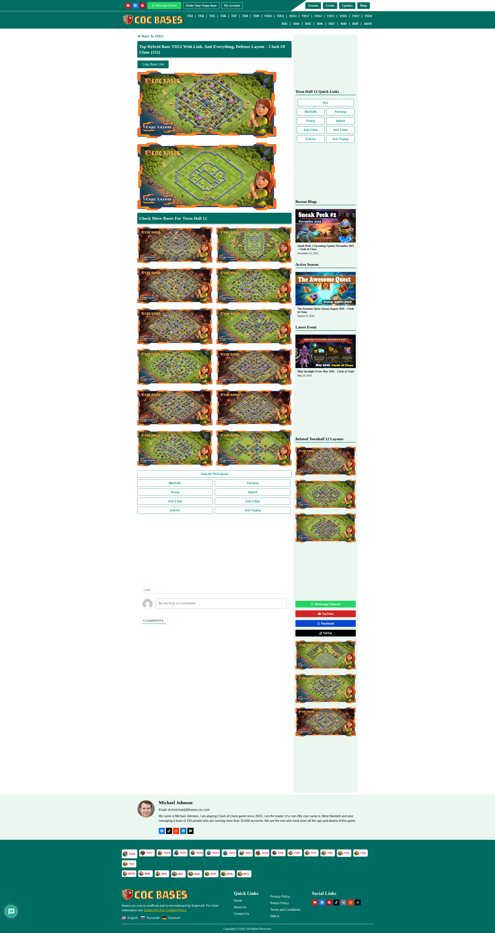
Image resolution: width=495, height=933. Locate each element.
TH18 (368, 16)
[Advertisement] (214, 543)
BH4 (296, 23)
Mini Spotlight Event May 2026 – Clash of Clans (325, 371)
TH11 (280, 16)
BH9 (355, 23)
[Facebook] (135, 6)
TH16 (343, 16)
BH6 (320, 23)
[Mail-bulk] (190, 831)
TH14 (318, 16)
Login (147, 589)
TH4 (201, 16)
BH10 (368, 23)
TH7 (234, 16)
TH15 (330, 16)
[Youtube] (128, 6)
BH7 (332, 23)
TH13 (305, 16)
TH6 (223, 16)
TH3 (190, 16)
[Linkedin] (183, 831)
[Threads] (358, 902)
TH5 (212, 16)
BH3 (285, 23)
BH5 (308, 23)
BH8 (343, 23)
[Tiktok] (169, 831)
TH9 (256, 16)
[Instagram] (176, 831)
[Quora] (343, 902)
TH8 (245, 16)
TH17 (355, 16)
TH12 (293, 16)
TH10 (268, 16)
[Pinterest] (142, 6)
